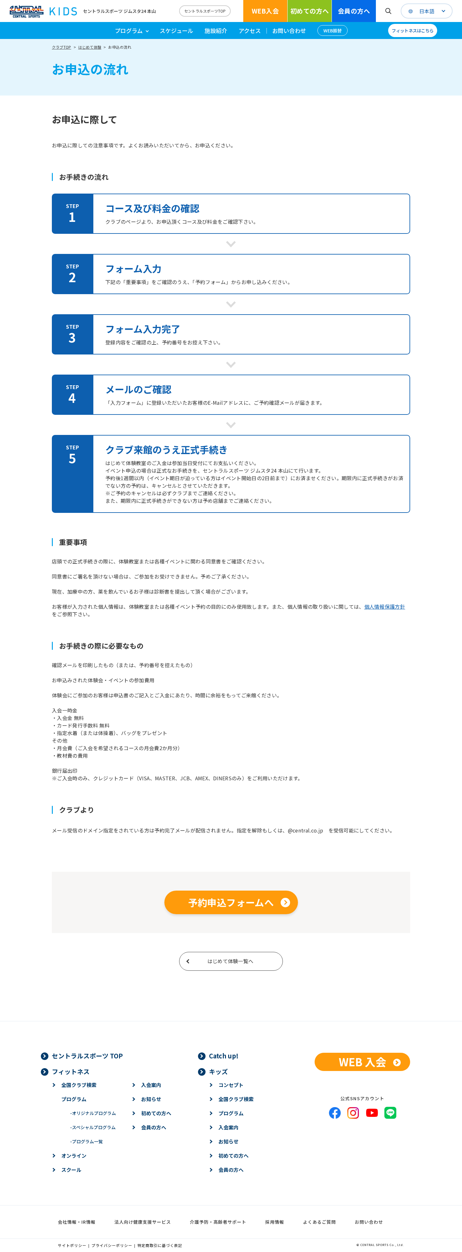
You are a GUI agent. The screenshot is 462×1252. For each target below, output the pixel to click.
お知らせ (151, 1099)
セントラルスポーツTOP (205, 11)
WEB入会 (265, 10)
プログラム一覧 (86, 1141)
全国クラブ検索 (78, 1085)
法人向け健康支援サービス (142, 1222)
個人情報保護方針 (384, 606)
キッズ (218, 1071)
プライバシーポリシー (111, 1245)
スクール (71, 1169)
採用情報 (274, 1222)
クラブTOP (61, 47)
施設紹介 (216, 30)
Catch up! (224, 1055)
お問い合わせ (289, 30)
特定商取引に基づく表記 (159, 1245)
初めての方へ (309, 10)
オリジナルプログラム (93, 1113)
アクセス (250, 30)
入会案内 (151, 1085)
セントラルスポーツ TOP (87, 1055)
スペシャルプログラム (93, 1127)
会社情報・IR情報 (77, 1222)
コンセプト (231, 1085)
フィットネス (71, 1071)
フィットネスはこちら (412, 30)
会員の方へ (354, 10)
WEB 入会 (362, 1061)
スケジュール (176, 30)
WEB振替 (332, 30)
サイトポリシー (72, 1245)
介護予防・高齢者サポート (218, 1222)
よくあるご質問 (319, 1222)
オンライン (73, 1155)
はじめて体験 (89, 47)
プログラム (73, 1099)
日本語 (426, 11)
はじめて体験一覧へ (230, 961)
